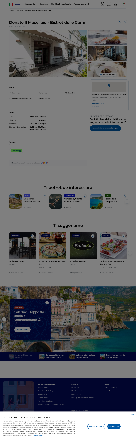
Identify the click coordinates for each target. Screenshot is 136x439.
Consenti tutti (113, 426)
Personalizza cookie (96, 426)
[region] (68, 425)
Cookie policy (38, 435)
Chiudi (132, 414)
